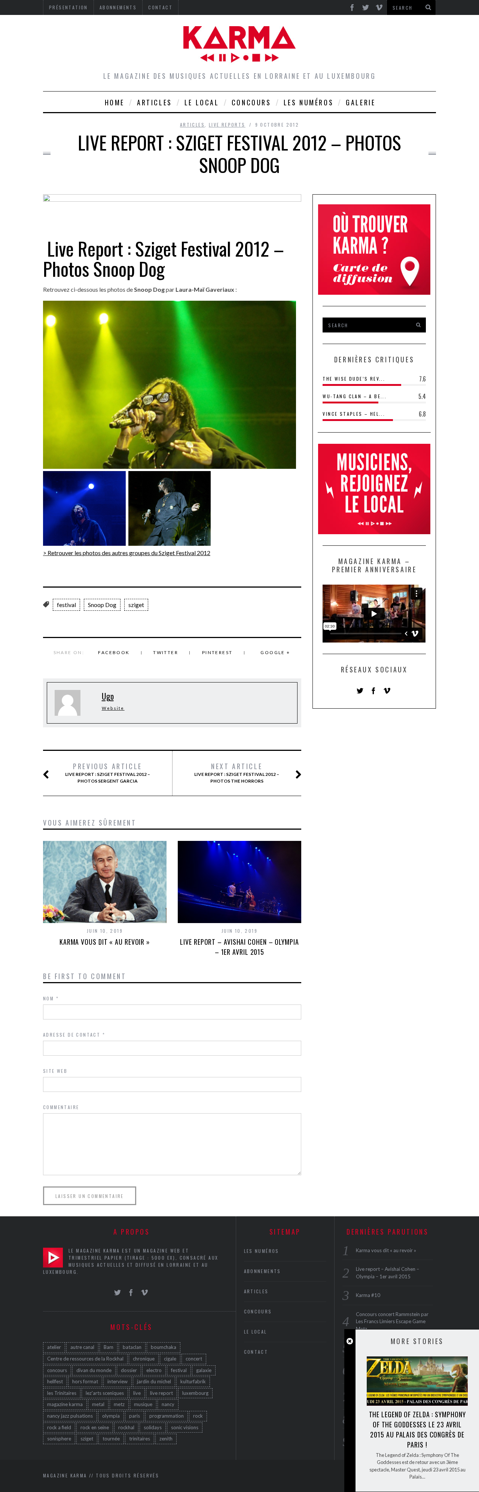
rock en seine (94, 1427)
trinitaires (139, 1439)
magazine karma (65, 1404)
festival (66, 604)
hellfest (55, 1381)
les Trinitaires (61, 1393)
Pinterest (217, 652)
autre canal (82, 1347)
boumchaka (163, 1347)
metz (119, 1404)
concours (57, 1370)
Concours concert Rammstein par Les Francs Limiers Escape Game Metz (392, 1321)
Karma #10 (368, 1295)
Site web (55, 1071)
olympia (111, 1416)
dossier (129, 1370)
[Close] (350, 1341)
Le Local (201, 102)
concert (194, 1359)
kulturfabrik (193, 1381)
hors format (85, 1381)
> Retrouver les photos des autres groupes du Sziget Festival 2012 (126, 552)
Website (113, 708)
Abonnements (262, 1271)
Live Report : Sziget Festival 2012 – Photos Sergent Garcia (107, 773)
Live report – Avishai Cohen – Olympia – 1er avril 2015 (239, 947)
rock (198, 1416)
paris (134, 1416)
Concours (251, 102)
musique (143, 1404)
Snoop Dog (102, 604)
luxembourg (195, 1393)
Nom (51, 998)
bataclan (132, 1347)
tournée (111, 1439)
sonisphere (59, 1439)
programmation (166, 1416)
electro (154, 1370)
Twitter (165, 652)
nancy (168, 1404)
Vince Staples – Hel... (354, 414)
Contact (256, 1352)
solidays (153, 1427)
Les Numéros (309, 102)
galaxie (203, 1370)
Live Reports (227, 124)
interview (117, 1381)
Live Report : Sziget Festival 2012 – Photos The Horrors (236, 773)
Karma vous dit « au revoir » (105, 942)
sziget (136, 604)
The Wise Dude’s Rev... (354, 378)
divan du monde (94, 1370)
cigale (170, 1359)
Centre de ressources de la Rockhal (85, 1359)
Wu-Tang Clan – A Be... (355, 396)
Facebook (113, 652)
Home (115, 102)
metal (98, 1404)
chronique (144, 1359)
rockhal (126, 1427)
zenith (166, 1439)
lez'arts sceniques (105, 1393)
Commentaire (61, 1107)
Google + (275, 652)
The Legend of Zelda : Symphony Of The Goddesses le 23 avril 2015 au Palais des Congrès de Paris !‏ (417, 1429)
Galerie (360, 102)
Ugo (108, 696)
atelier (54, 1347)
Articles (154, 102)
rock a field (59, 1427)
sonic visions (184, 1427)
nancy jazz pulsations (70, 1416)
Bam (108, 1347)
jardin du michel (154, 1381)
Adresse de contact (74, 1034)
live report (161, 1393)
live (137, 1393)
